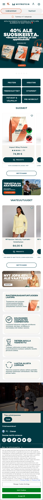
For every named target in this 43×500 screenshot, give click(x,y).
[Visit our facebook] (9, 440)
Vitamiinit (31, 91)
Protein (12, 83)
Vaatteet (32, 11)
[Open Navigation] (4, 4)
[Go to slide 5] (26, 73)
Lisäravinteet (11, 11)
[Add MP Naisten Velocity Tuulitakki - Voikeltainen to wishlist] (32, 208)
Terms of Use (36, 480)
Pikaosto (20, 160)
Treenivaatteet (12, 91)
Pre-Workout (31, 99)
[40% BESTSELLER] (21, 50)
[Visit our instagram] (4, 440)
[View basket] (39, 4)
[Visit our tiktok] (14, 440)
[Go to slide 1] (16, 73)
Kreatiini (31, 83)
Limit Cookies (21, 490)
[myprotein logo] (21, 4)
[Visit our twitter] (24, 440)
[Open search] (8, 4)
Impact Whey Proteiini (18, 147)
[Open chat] (29, 440)
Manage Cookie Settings (21, 484)
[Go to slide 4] (24, 73)
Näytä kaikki (21, 173)
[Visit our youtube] (19, 440)
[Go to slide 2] (19, 73)
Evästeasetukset (9, 426)
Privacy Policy (24, 480)
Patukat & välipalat (12, 99)
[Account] (33, 4)
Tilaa (8, 419)
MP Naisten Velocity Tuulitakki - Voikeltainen (18, 241)
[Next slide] (40, 50)
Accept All (21, 496)
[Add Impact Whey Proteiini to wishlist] (32, 116)
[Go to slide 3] (21, 73)
